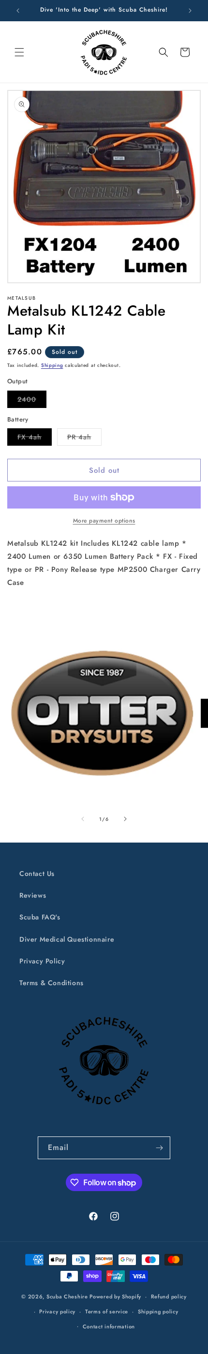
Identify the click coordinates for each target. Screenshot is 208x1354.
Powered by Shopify (115, 1296)
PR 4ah (84, 439)
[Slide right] (125, 819)
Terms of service (106, 1311)
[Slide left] (82, 819)
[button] (19, 52)
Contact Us (37, 873)
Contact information (109, 1326)
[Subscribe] (159, 1147)
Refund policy (169, 1296)
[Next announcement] (190, 10)
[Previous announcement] (18, 10)
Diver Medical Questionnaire (66, 939)
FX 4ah (34, 439)
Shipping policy (158, 1311)
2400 (31, 401)
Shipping (52, 365)
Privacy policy (57, 1311)
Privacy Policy (42, 961)
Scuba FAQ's (39, 917)
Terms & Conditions (51, 983)
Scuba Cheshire (67, 1296)
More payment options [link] (104, 520)
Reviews (32, 895)
